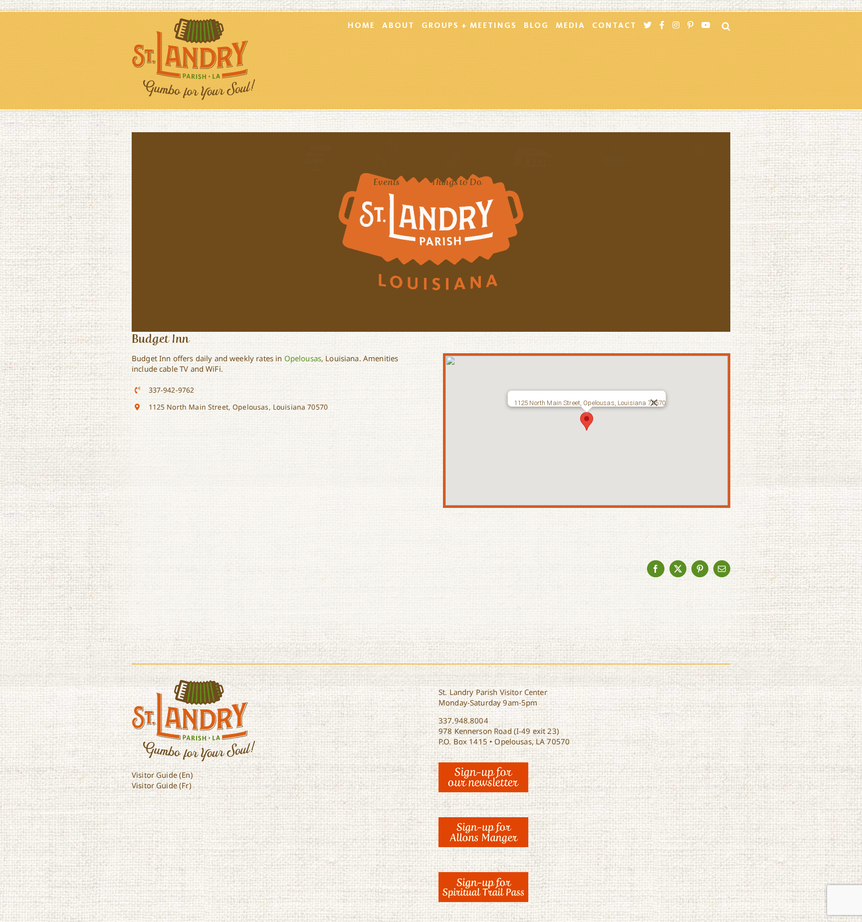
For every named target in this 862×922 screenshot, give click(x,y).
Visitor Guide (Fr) (162, 785)
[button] (586, 421)
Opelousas (302, 358)
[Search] (723, 26)
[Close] (653, 403)
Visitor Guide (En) (162, 775)
